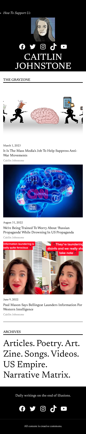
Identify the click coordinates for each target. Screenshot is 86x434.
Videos (64, 354)
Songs (35, 354)
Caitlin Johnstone (43, 62)
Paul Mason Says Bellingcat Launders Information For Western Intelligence (42, 307)
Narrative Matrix (35, 375)
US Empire (24, 365)
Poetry (48, 343)
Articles (18, 343)
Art (71, 343)
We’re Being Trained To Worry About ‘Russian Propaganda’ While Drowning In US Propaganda (38, 230)
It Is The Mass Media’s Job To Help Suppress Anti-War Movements (40, 153)
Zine (12, 354)
